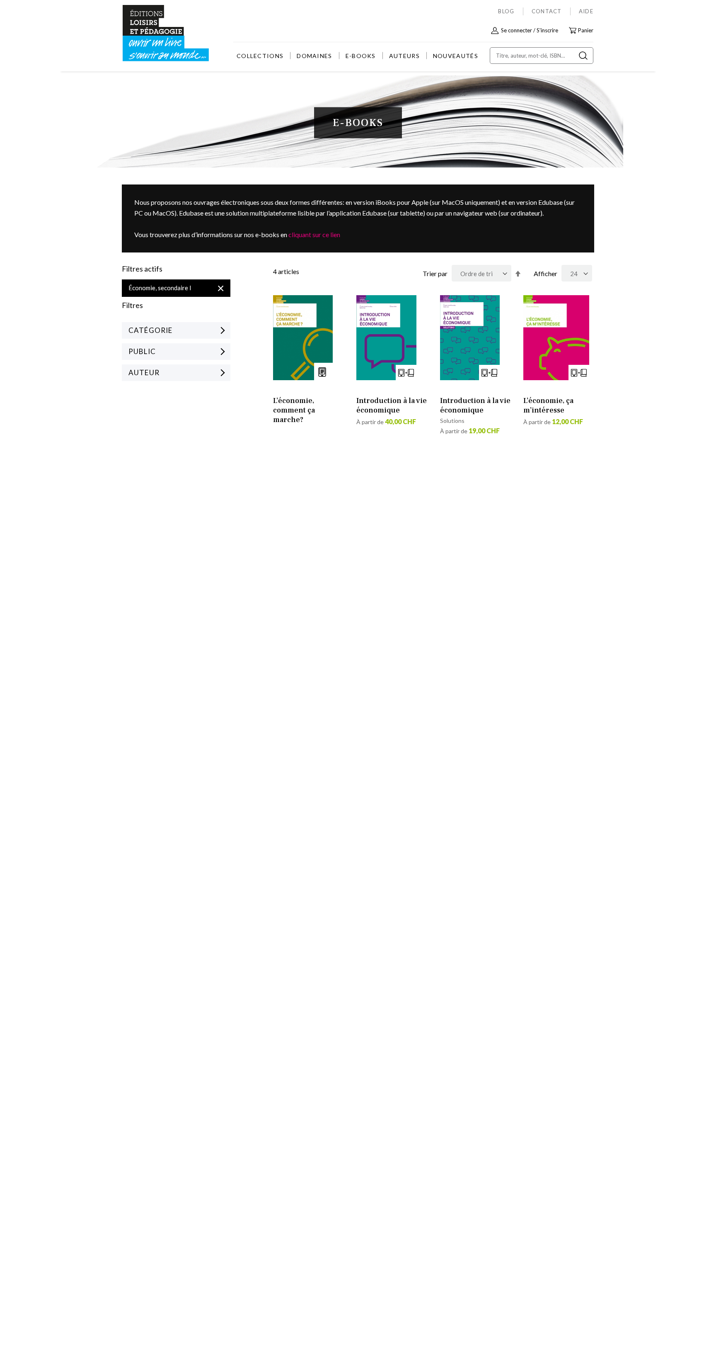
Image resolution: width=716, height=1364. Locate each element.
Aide (586, 11)
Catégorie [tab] (150, 330)
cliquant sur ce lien (314, 234)
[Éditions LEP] (153, 33)
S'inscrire (547, 30)
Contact (547, 11)
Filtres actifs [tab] (142, 269)
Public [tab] (142, 351)
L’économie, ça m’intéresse (548, 405)
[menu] (357, 55)
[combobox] (541, 55)
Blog (506, 11)
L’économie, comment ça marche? (294, 410)
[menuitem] (260, 55)
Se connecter (516, 30)
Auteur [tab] (144, 372)
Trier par (435, 273)
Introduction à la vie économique (391, 405)
